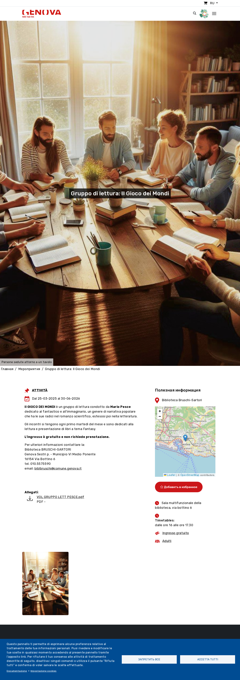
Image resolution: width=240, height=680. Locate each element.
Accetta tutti (207, 659)
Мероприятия (29, 369)
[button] (185, 438)
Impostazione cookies (44, 670)
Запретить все (149, 659)
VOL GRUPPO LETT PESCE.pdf (60, 497)
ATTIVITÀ (40, 390)
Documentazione (17, 670)
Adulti (166, 541)
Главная (7, 369)
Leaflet (170, 475)
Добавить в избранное (180, 487)
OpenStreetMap (189, 475)
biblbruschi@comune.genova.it (58, 468)
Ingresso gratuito (175, 533)
